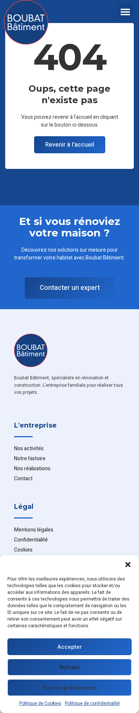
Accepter (69, 647)
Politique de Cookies (40, 703)
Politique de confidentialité (92, 703)
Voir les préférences (69, 688)
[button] (128, 564)
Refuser (69, 667)
